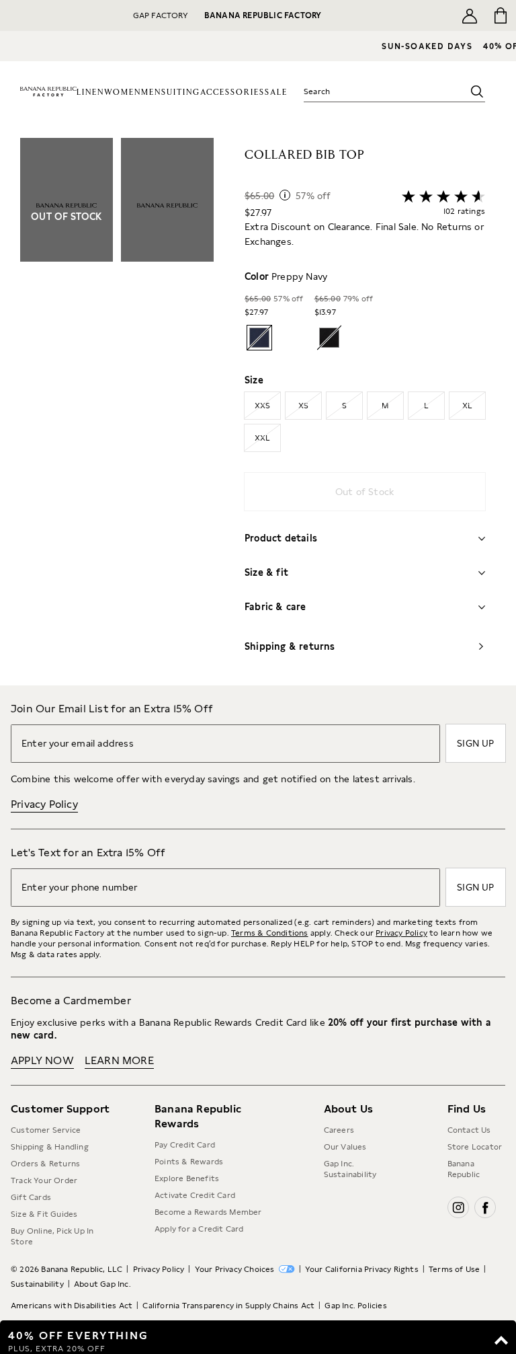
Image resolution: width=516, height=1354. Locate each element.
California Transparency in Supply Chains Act (228, 1305)
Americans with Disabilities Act (71, 1305)
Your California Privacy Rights (362, 1269)
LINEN (90, 92)
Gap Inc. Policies (355, 1305)
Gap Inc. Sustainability (350, 1169)
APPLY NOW (42, 1060)
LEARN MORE (119, 1060)
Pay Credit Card (185, 1145)
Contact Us (469, 1130)
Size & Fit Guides (44, 1214)
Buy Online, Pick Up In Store (52, 1236)
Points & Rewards (189, 1161)
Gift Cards (31, 1197)
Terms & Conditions (269, 933)
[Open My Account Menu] (469, 15)
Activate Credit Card (195, 1195)
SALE (276, 92)
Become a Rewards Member (208, 1212)
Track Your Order (44, 1180)
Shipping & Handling (50, 1147)
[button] (117, 411)
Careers (339, 1130)
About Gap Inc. (102, 1284)
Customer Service (46, 1130)
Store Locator (475, 1147)
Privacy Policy (44, 804)
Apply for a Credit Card (199, 1229)
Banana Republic (463, 1169)
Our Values (345, 1147)
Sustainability (37, 1284)
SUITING (180, 92)
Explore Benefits (187, 1178)
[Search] (477, 91)
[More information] (285, 195)
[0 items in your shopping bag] (501, 15)
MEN (151, 92)
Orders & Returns (45, 1163)
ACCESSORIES (232, 92)
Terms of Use (454, 1269)
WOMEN (122, 92)
